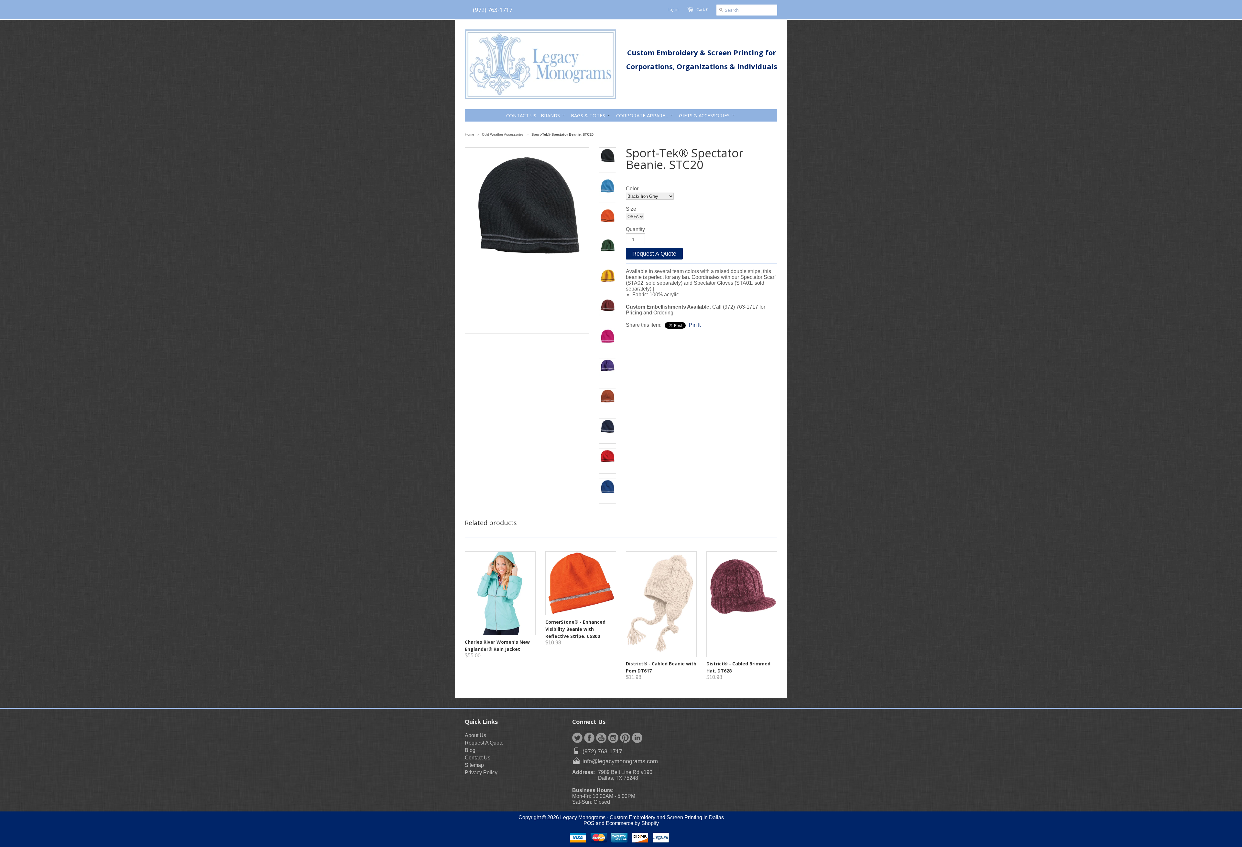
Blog (470, 750)
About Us (475, 735)
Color (632, 188)
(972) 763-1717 (492, 10)
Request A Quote (654, 253)
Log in (673, 9)
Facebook (589, 738)
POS (588, 823)
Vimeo (637, 738)
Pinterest (625, 738)
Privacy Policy (481, 772)
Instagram (613, 738)
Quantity (635, 229)
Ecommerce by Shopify (632, 823)
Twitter (577, 738)
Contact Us (477, 757)
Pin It (695, 325)
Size (631, 209)
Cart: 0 (702, 9)
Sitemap (474, 765)
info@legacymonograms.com (620, 761)
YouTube (601, 738)
